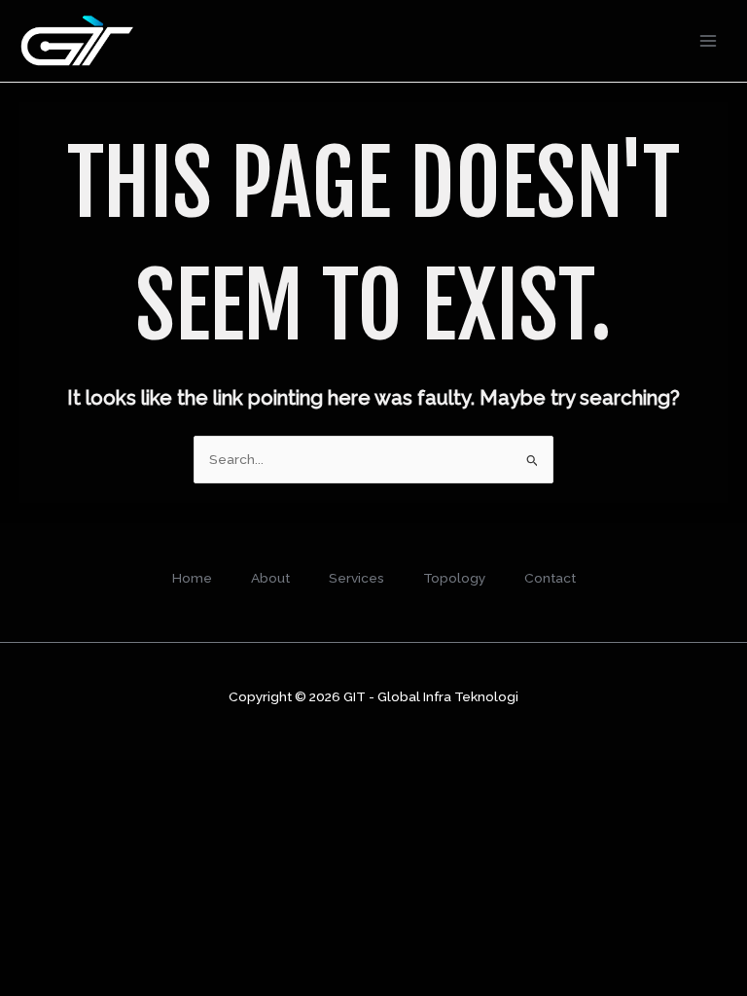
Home (192, 578)
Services (356, 578)
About (270, 578)
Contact (550, 578)
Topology (454, 578)
